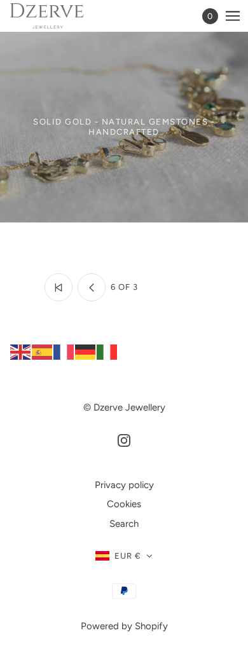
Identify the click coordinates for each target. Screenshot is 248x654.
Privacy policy (124, 485)
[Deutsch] (86, 351)
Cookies (124, 504)
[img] (124, 440)
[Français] (64, 351)
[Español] (42, 351)
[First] (58, 287)
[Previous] (92, 287)
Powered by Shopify (124, 626)
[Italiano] (107, 351)
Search (124, 523)
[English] (21, 351)
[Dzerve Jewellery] (58, 16)
